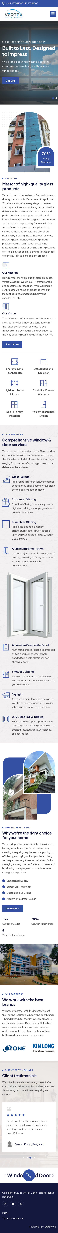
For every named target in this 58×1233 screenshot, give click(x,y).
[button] (53, 14)
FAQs (5, 1213)
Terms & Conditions (12, 1218)
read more (12, 344)
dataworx (50, 1226)
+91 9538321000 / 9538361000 (22, 3)
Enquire (10, 80)
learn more (12, 908)
